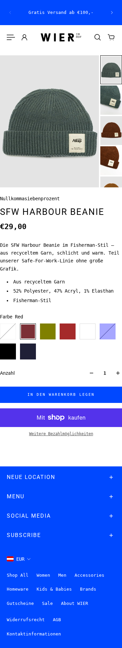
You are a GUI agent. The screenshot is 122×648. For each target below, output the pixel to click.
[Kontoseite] (24, 37)
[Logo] (61, 37)
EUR (20, 559)
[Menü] (11, 37)
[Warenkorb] (111, 37)
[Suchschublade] (97, 37)
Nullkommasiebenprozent (30, 198)
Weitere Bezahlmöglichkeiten (61, 433)
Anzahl (7, 373)
